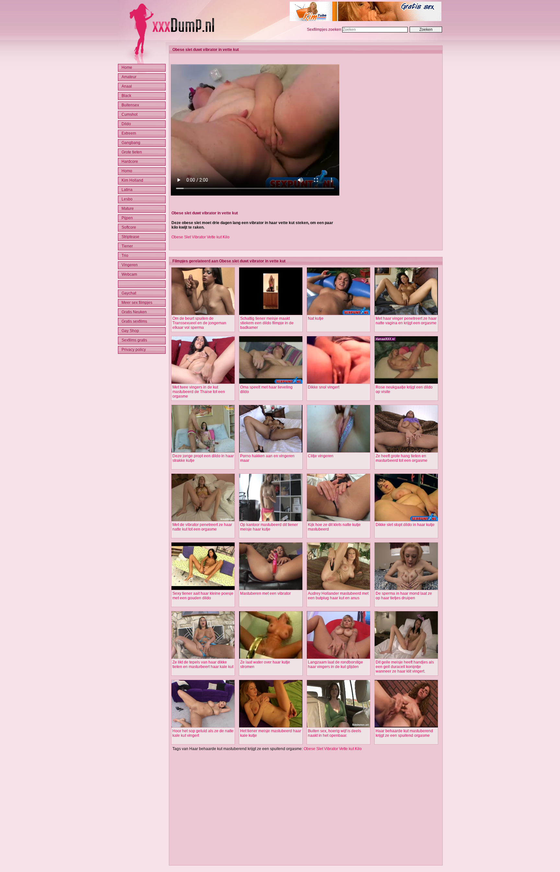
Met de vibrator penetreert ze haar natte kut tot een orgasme (202, 527)
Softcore (129, 227)
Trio (125, 255)
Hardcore (130, 161)
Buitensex (130, 105)
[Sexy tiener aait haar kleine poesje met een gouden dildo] (203, 589)
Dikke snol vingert (323, 387)
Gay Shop (130, 330)
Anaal (127, 86)
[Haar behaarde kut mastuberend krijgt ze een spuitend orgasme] (406, 726)
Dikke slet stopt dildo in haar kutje (405, 524)
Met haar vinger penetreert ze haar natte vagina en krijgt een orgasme (406, 320)
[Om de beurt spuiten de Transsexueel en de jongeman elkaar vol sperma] (203, 314)
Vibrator (199, 237)
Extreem (129, 133)
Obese (177, 237)
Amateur (129, 77)
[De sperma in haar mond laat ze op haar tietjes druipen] (406, 589)
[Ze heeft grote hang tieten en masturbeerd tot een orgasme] (406, 451)
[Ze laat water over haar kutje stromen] (270, 657)
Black (126, 95)
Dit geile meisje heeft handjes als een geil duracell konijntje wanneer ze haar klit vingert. (405, 667)
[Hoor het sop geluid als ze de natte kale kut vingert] (203, 726)
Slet (187, 237)
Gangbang (131, 142)
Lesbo (127, 199)
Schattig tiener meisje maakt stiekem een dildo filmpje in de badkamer (267, 323)
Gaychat (129, 293)
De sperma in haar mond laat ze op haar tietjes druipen (404, 595)
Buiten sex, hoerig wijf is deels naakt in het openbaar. (334, 733)
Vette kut (214, 237)
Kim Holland (132, 180)
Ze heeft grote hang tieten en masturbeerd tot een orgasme (401, 458)
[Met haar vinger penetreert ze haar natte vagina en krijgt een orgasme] (406, 314)
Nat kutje (315, 318)
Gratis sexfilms (134, 321)
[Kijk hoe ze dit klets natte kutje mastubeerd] (338, 520)
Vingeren (130, 265)
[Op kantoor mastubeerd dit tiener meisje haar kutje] (270, 520)
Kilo (226, 237)
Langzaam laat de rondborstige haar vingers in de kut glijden (335, 664)
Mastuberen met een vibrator (265, 593)
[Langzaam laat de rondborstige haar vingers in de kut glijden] (338, 657)
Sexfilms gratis (134, 340)
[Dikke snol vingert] (338, 382)
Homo (127, 171)
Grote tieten (132, 152)
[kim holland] (365, 20)
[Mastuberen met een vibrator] (270, 589)
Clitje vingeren (320, 456)
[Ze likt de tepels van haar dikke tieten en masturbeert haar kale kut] (203, 657)
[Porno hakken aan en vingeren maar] (270, 451)
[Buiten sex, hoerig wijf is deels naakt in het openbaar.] (338, 726)
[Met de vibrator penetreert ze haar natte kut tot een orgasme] (203, 520)
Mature (128, 208)
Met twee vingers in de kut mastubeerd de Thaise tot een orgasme (198, 392)
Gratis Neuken (134, 312)
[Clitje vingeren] (338, 451)
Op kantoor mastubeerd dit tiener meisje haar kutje (269, 527)
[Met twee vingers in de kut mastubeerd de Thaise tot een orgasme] (203, 382)
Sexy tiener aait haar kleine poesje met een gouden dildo (202, 595)
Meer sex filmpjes (137, 302)
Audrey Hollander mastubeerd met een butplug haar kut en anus (338, 595)
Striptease (130, 236)
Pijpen (127, 218)
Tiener (127, 246)
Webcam (129, 274)
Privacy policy (134, 349)
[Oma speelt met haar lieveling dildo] (270, 382)
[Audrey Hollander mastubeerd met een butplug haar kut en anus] (338, 589)
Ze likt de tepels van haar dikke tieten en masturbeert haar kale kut (202, 664)
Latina (127, 189)
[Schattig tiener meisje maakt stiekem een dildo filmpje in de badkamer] (270, 314)
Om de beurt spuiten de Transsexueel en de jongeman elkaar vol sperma (199, 323)
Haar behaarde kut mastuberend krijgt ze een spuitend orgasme (404, 733)
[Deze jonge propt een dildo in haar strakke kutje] (203, 451)
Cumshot (129, 114)
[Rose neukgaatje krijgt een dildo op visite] (406, 382)
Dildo (126, 124)
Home (127, 67)
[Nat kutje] (338, 314)
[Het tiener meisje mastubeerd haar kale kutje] (270, 726)
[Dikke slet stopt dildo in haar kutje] (406, 520)
